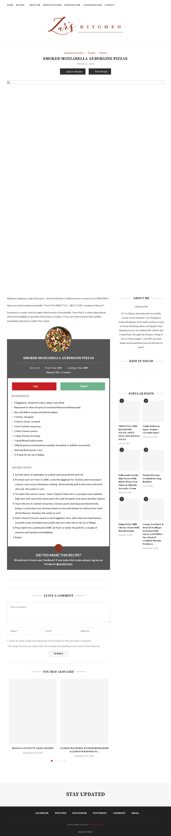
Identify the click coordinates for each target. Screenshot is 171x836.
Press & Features (52, 5)
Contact (110, 5)
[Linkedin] (154, 5)
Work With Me (72, 5)
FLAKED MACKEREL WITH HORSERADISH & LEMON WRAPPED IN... (84, 750)
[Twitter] (143, 5)
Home (10, 5)
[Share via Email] (63, 583)
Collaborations (92, 5)
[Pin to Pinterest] (60, 583)
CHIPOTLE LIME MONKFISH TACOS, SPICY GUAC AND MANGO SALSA (129, 433)
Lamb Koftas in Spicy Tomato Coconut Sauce (151, 429)
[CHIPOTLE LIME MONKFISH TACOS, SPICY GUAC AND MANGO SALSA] (129, 411)
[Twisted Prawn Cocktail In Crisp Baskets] (153, 460)
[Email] (157, 5)
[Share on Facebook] (54, 583)
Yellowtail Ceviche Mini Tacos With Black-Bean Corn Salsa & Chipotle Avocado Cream (128, 482)
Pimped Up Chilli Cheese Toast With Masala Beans (128, 527)
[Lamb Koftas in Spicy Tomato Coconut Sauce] (153, 411)
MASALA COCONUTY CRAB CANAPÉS (33, 748)
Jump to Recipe (74, 71)
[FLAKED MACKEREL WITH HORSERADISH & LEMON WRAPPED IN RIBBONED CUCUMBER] (84, 711)
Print (84, 386)
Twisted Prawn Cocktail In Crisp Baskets (152, 478)
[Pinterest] (150, 5)
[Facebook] (140, 5)
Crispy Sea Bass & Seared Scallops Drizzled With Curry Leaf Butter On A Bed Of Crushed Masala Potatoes (153, 534)
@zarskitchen (64, 563)
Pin (35, 386)
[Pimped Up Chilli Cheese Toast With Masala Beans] (129, 509)
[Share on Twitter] (57, 583)
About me (34, 5)
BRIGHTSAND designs (96, 824)
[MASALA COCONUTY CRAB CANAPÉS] (33, 711)
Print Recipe (101, 71)
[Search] (162, 5)
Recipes (20, 5)
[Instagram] (147, 5)
